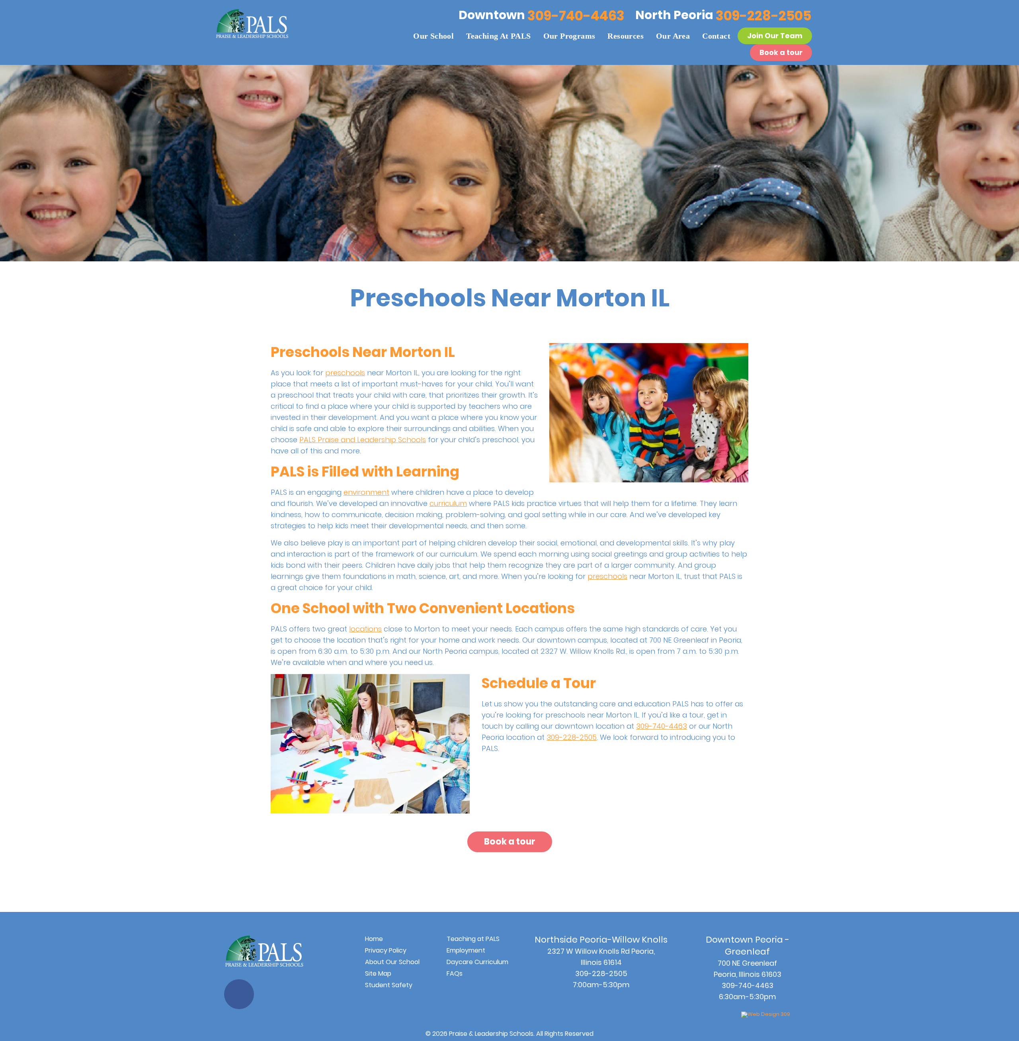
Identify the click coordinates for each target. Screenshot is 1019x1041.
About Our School (392, 962)
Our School (433, 35)
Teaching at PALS (498, 35)
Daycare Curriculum (477, 962)
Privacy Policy (385, 950)
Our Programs (569, 35)
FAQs (455, 973)
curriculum (448, 503)
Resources (625, 35)
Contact (716, 35)
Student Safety (388, 985)
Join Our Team (774, 36)
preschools (345, 373)
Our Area (673, 35)
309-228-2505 (763, 15)
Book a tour (780, 52)
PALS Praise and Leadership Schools (362, 440)
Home (374, 939)
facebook (239, 994)
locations (365, 629)
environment (366, 492)
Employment (466, 950)
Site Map (378, 973)
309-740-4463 (576, 15)
